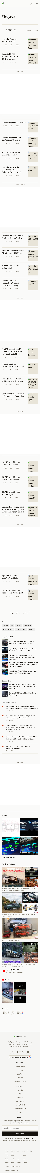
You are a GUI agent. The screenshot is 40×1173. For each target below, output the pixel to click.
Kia (12, 626)
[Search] (24, 3)
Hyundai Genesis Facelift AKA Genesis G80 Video (13, 251)
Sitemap (20, 1078)
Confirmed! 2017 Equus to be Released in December (13, 395)
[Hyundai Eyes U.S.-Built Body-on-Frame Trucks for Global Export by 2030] (11, 827)
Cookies (16, 1159)
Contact (20, 1070)
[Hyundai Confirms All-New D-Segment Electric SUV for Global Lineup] (11, 846)
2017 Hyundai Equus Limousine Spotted (11, 463)
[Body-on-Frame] (29, 827)
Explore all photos (9, 857)
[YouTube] (18, 1013)
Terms (11, 1138)
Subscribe (20, 1134)
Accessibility (21, 1162)
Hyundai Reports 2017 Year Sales (9, 40)
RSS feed (20, 1074)
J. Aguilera (22, 1156)
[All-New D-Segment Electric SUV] (29, 846)
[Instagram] (4, 1013)
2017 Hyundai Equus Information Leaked (11, 478)
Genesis (18, 626)
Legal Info (9, 1162)
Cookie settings (11, 1170)
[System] (30, 3)
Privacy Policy (29, 1138)
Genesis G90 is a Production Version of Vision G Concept (10, 283)
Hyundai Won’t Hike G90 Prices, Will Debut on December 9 (11, 170)
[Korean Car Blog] (11, 3)
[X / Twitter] (13, 1013)
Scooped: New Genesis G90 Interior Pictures (11, 153)
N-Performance (21, 629)
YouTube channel (20, 1081)
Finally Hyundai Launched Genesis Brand (13, 365)
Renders (31, 629)
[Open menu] (36, 3)
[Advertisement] (20, 94)
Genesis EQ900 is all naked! (14, 122)
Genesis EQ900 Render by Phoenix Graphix (12, 138)
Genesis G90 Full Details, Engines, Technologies (13, 236)
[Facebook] (8, 1013)
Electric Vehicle (8, 629)
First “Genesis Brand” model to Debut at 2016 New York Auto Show (12, 351)
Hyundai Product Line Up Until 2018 (10, 576)
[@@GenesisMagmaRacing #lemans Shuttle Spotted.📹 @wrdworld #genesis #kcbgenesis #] (20, 992)
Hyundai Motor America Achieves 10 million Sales (13, 380)
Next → (25, 613)
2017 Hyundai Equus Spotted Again (11, 493)
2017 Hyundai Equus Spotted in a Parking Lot (12, 591)
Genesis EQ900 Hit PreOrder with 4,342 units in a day (10, 56)
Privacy (8, 1159)
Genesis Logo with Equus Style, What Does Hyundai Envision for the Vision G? (13, 509)
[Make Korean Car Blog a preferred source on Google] (22, 1013)
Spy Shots (27, 626)
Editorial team (20, 1067)
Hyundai (5, 626)
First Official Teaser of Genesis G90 (10, 266)
